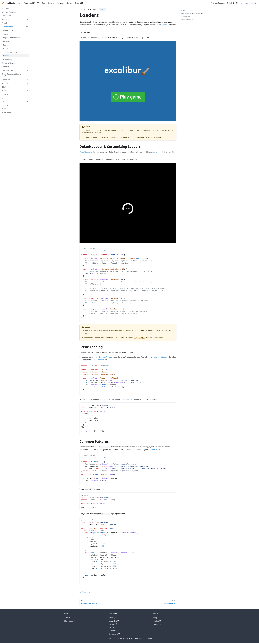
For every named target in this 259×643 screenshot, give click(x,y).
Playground (28, 3)
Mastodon (113, 621)
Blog (43, 3)
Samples (51, 3)
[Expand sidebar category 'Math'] (27, 90)
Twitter (111, 627)
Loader (103, 37)
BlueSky (112, 618)
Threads (112, 624)
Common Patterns (187, 19)
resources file (155, 449)
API (38, 3)
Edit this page (87, 592)
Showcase (60, 3)
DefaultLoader (85, 152)
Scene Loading (185, 16)
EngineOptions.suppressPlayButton (125, 130)
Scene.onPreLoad (105, 357)
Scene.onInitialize (99, 360)
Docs (19, 3)
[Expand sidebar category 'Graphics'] (27, 66)
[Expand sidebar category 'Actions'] (27, 83)
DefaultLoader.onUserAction (115, 330)
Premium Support (218, 3)
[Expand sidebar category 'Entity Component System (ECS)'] (27, 75)
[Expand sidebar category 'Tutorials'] (27, 19)
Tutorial (67, 618)
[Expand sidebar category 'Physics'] (27, 94)
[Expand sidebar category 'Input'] (27, 98)
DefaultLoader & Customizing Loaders (192, 13)
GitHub (229, 3)
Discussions (113, 634)
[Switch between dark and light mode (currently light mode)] (237, 3)
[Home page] (81, 9)
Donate (69, 3)
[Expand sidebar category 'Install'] (27, 23)
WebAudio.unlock (154, 137)
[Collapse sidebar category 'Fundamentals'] (27, 26)
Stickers (156, 624)
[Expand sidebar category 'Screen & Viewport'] (27, 63)
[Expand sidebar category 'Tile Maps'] (27, 87)
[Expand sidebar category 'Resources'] (27, 79)
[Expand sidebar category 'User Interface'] (27, 70)
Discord (78, 3)
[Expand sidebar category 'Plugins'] (27, 105)
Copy (173, 248)
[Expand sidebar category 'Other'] (27, 101)
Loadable (164, 25)
